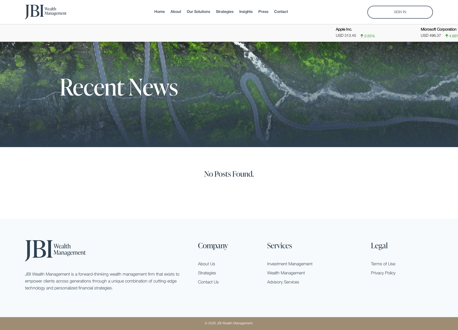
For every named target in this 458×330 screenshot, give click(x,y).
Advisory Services (283, 282)
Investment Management (289, 264)
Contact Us (208, 282)
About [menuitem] (176, 12)
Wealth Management (286, 273)
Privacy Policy (383, 273)
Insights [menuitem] (246, 12)
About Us (206, 264)
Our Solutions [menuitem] (198, 12)
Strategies (207, 273)
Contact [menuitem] (281, 12)
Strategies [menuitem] (225, 12)
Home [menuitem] (159, 12)
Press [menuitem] (263, 12)
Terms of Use (383, 264)
